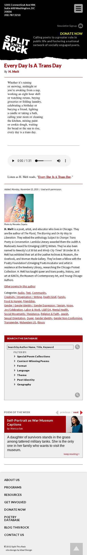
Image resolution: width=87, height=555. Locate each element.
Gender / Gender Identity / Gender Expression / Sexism (34, 305)
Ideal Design (26, 550)
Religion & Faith (50, 314)
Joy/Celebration (13, 310)
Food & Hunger (13, 301)
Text (28, 293)
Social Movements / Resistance (21, 314)
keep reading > (72, 454)
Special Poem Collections (33, 356)
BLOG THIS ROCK (16, 527)
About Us (11, 479)
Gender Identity (43, 318)
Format (22, 365)
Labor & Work (32, 310)
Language (23, 370)
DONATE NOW (71, 33)
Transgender (11, 322)
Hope (70, 305)
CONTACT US (14, 534)
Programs (12, 487)
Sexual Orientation (14, 318)
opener (78, 8)
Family (61, 297)
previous (66, 412)
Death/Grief (49, 297)
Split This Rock (19, 546)
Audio (21, 293)
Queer (30, 318)
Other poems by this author (19, 286)
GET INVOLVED (15, 502)
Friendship (29, 301)
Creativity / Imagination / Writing (23, 297)
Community (39, 293)
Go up (76, 549)
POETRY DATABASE (12, 518)
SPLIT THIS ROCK (16, 44)
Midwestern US (28, 322)
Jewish (64, 314)
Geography (24, 384)
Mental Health (60, 310)
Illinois (41, 322)
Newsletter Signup (67, 25)
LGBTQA (46, 310)
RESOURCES (13, 494)
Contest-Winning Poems (33, 361)
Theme (22, 375)
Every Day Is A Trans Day (54, 177)
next (76, 412)
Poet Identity (26, 379)
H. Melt (13, 71)
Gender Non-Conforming (68, 318)
